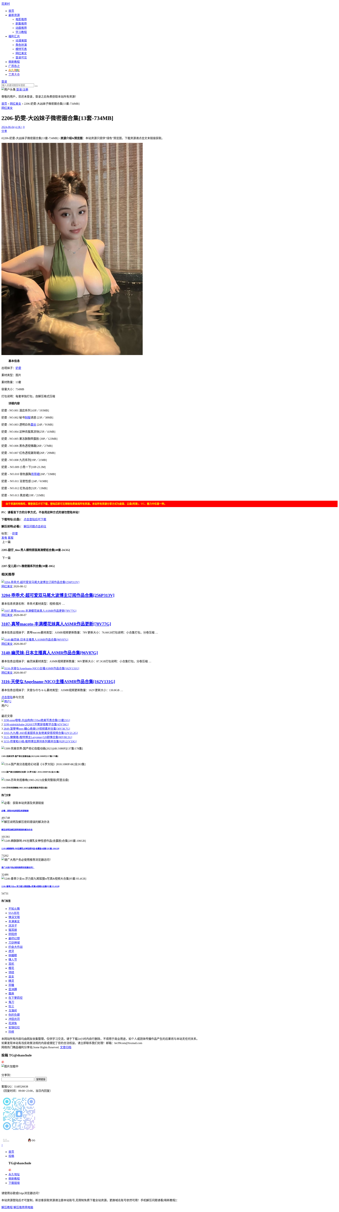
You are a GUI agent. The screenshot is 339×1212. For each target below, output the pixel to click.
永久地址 (14, 1174)
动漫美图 (21, 40)
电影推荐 (21, 19)
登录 (4, 81)
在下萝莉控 (15, 997)
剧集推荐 (21, 23)
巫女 (11, 976)
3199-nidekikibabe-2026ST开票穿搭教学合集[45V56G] (36, 724)
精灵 (11, 980)
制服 (28, 417)
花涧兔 (12, 1023)
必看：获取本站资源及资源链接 (15, 811)
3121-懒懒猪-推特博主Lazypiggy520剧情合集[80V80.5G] (38, 737)
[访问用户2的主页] (6, 701)
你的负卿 (14, 1014)
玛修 (11, 1031)
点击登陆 (7, 697)
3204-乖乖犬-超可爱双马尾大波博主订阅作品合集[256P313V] (57, 595)
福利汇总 (14, 36)
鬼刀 (11, 1002)
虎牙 (11, 951)
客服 (10, 537)
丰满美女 (14, 921)
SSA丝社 (13, 912)
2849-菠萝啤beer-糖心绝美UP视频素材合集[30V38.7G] (37, 728)
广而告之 (14, 66)
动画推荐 (21, 27)
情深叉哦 (14, 917)
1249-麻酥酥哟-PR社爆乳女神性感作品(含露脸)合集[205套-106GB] (30, 848)
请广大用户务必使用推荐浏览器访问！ (17, 867)
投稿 (11, 1156)
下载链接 (14, 1182)
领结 (11, 972)
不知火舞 (14, 908)
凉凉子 (12, 925)
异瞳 (11, 985)
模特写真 (21, 49)
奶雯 (18, 368)
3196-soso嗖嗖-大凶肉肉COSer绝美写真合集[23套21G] (37, 720)
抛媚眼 (12, 955)
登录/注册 (22, 89)
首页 (11, 10)
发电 (4, 537)
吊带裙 (35, 474)
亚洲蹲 (12, 989)
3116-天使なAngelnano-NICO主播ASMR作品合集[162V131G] (58, 681)
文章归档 (65, 1047)
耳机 (11, 963)
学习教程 (21, 32)
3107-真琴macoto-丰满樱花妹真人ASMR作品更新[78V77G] (56, 624)
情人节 (12, 959)
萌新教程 (14, 61)
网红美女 (21, 53)
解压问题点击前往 (35, 526)
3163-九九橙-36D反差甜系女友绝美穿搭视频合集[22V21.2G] (41, 732)
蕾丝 (33, 424)
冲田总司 (14, 1019)
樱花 (11, 968)
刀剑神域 (14, 942)
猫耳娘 (12, 929)
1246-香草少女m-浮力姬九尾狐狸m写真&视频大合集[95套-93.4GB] (30, 886)
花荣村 (5, 3)
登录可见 (21, 57)
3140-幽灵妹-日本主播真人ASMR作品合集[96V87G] (49, 652)
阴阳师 (12, 934)
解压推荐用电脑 (23, 1207)
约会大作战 (15, 946)
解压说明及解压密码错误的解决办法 (16, 830)
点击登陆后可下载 (35, 519)
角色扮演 (21, 44)
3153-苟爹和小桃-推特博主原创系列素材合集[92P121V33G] (40, 741)
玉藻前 (12, 1010)
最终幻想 (14, 938)
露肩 (11, 993)
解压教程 (7, 1207)
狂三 (11, 1006)
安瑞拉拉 (14, 1027)
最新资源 (14, 15)
